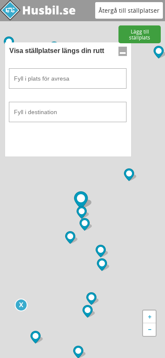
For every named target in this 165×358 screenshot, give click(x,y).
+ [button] (149, 316)
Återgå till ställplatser (129, 10)
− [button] (149, 329)
